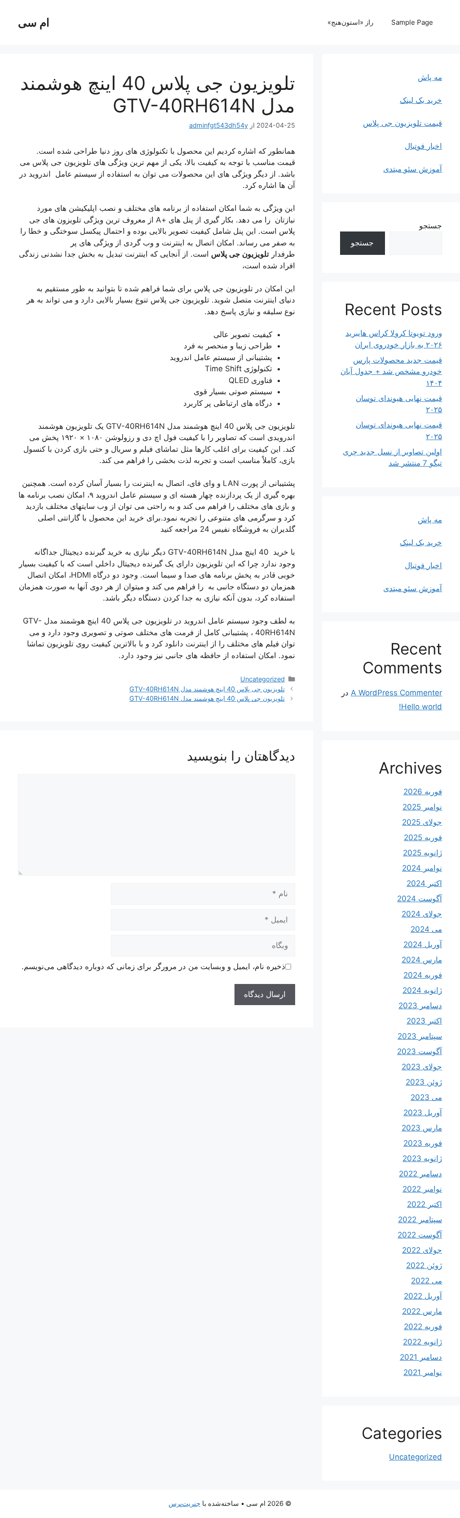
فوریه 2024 (422, 974)
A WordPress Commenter (396, 692)
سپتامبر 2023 (420, 1036)
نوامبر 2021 (422, 1372)
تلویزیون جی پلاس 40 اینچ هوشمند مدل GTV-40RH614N (207, 689)
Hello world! (420, 706)
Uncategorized (262, 679)
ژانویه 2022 (422, 1341)
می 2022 (426, 1280)
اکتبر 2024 (424, 883)
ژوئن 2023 (424, 1081)
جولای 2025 (422, 822)
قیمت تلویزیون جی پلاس (402, 123)
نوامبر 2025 (422, 806)
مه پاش (430, 77)
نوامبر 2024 (422, 868)
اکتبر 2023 (424, 1020)
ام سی (33, 22)
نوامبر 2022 (422, 1188)
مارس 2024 (422, 959)
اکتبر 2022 (424, 1204)
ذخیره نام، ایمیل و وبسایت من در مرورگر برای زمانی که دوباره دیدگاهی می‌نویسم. (153, 966)
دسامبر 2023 (420, 1005)
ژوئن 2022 (424, 1265)
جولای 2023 (422, 1066)
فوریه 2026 (422, 791)
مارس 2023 (422, 1127)
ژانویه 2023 (422, 1158)
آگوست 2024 (419, 898)
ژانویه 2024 (422, 990)
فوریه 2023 (422, 1143)
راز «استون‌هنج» (350, 22)
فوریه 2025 (423, 837)
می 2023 (426, 1097)
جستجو (430, 225)
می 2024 (426, 929)
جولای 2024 (422, 913)
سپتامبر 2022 (420, 1219)
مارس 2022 (422, 1311)
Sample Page (412, 22)
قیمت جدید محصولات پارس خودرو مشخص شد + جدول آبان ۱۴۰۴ (391, 371)
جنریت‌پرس (184, 1503)
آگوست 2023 (419, 1051)
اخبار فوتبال (423, 146)
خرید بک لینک (421, 100)
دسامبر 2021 (421, 1357)
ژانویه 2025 (422, 852)
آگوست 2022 (420, 1234)
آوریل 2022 (423, 1295)
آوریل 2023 (422, 1112)
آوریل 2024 (422, 944)
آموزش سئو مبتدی (412, 169)
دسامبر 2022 (420, 1173)
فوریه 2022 (423, 1326)
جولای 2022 (422, 1250)
